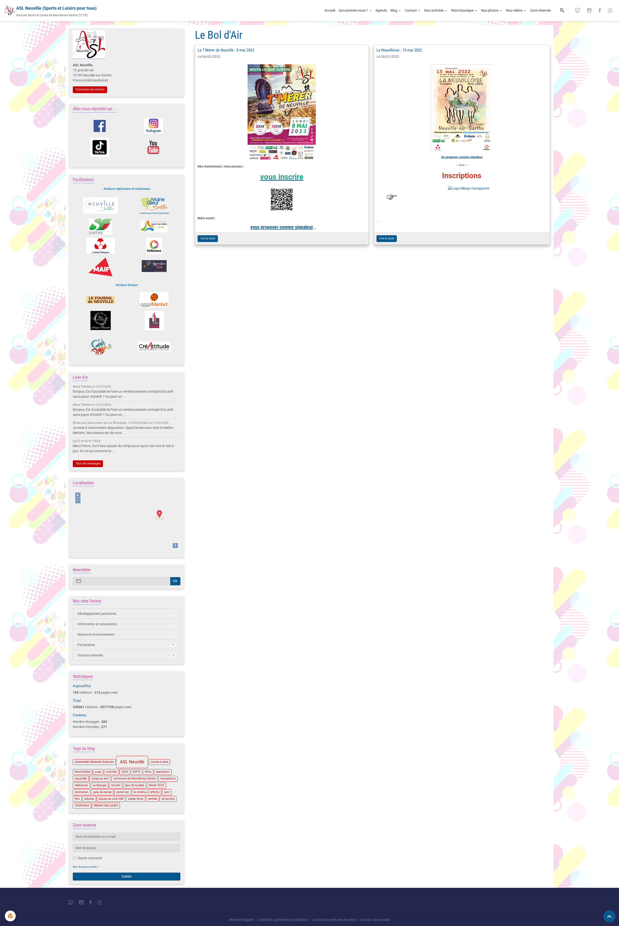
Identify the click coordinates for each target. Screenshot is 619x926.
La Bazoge (99, 785)
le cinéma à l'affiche (146, 792)
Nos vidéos (514, 10)
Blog (394, 10)
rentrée (152, 799)
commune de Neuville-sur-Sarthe (134, 778)
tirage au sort (100, 778)
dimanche (168, 799)
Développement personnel (126, 614)
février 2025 (156, 785)
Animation (81, 792)
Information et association (126, 624)
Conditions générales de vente (334, 920)
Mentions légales (241, 920)
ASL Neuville (132, 761)
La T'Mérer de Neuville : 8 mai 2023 (226, 50)
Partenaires (126, 645)
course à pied (159, 762)
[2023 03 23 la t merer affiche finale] (282, 112)
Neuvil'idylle (82, 771)
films (148, 771)
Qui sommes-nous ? (354, 10)
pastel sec (122, 792)
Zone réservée (540, 10)
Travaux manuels (126, 655)
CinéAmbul (82, 805)
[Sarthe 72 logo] (100, 227)
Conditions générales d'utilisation (283, 920)
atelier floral (135, 799)
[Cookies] (10, 916)
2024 (124, 771)
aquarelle (81, 778)
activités (111, 771)
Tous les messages (88, 463)
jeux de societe (134, 785)
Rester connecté (90, 858)
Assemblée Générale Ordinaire (94, 762)
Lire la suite (207, 238)
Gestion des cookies (375, 920)
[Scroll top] (609, 916)
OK (175, 581)
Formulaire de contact (90, 89)
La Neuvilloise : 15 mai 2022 (399, 50)
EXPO (136, 771)
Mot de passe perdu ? (86, 866)
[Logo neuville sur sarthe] (100, 205)
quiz (166, 792)
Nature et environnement (126, 634)
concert (115, 785)
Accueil (329, 10)
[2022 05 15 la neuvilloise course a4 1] (461, 108)
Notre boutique (462, 10)
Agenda (381, 10)
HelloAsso (81, 785)
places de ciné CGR (111, 799)
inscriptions (168, 778)
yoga (98, 771)
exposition (162, 771)
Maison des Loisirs (106, 805)
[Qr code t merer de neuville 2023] (282, 199)
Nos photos (490, 10)
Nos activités (434, 10)
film (77, 799)
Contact (411, 10)
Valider (126, 876)
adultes (89, 799)
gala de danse (102, 792)
